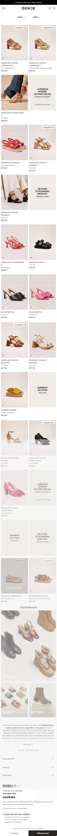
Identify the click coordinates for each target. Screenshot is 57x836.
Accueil (21, 750)
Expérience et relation (13, 822)
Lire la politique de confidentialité (15, 808)
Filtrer (35, 17)
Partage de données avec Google (17, 817)
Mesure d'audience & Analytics (16, 820)
